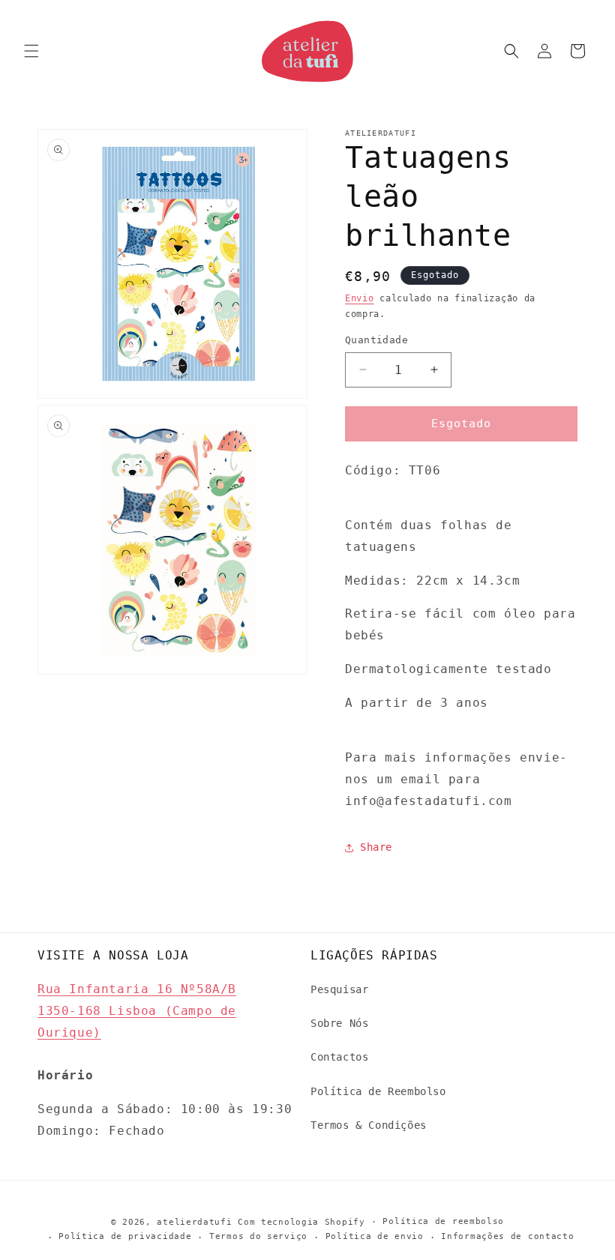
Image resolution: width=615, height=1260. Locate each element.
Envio (359, 298)
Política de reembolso (443, 1221)
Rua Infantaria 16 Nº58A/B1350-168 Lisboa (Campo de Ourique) (137, 1011)
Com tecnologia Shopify (301, 1222)
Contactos (339, 1057)
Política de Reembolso (378, 1091)
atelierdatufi (194, 1222)
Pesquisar (339, 989)
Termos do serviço (258, 1236)
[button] (31, 50)
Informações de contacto (507, 1236)
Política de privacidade (124, 1236)
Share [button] (376, 847)
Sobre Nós (339, 1023)
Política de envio (375, 1236)
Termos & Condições (368, 1125)
